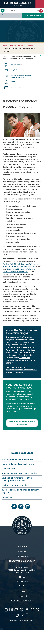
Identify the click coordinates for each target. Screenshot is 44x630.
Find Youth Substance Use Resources (22, 422)
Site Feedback (22, 556)
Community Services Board (21, 46)
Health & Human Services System (18, 464)
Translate (22, 546)
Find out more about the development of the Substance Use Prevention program (21, 370)
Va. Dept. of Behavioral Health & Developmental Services (17, 479)
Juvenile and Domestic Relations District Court (20, 359)
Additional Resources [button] (21, 601)
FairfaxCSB (14, 81)
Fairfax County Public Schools (22, 266)
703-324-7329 (22, 581)
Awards (22, 551)
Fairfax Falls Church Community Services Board (20, 350)
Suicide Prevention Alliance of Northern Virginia (20, 491)
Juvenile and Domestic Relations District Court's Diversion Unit (19, 270)
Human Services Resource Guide (17, 459)
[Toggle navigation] (39, 4)
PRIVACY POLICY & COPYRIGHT (22, 561)
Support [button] (21, 596)
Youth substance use (15, 391)
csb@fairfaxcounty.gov (18, 70)
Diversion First (8, 468)
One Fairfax (7, 497)
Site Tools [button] (20, 591)
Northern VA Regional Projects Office (19, 473)
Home (4, 46)
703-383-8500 (15, 64)
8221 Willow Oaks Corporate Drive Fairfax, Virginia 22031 (21, 76)
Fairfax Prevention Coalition (15, 485)
